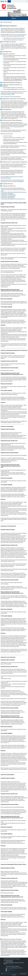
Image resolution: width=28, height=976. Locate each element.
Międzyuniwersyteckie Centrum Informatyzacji (11, 973)
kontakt (8, 971)
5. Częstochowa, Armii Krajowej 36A (8, 196)
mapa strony (9, 969)
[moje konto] (26, 1)
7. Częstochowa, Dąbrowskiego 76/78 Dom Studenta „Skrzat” (13, 198)
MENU (14, 18)
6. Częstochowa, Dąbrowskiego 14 (7, 197)
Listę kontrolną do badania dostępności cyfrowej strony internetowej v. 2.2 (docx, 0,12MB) (12, 93)
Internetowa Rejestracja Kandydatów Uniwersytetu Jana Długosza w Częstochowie (13, 35)
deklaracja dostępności (11, 970)
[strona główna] (1, 22)
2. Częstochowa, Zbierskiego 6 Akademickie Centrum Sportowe (13, 192)
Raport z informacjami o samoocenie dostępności (11, 96)
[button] (1, 1)
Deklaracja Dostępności (9, 26)
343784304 (8, 128)
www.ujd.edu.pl (10, 963)
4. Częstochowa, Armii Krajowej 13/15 (8, 194)
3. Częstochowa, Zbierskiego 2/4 (7, 193)
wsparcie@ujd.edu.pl (18, 126)
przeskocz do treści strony (0, 0)
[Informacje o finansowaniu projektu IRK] (9, 1)
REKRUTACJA (14, 13)
